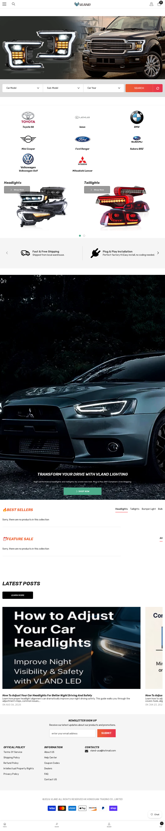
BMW (137, 127)
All (161, 538)
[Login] (151, 4)
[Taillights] (122, 206)
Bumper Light (149, 509)
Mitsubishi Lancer (82, 170)
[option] (71, 659)
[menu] (4, 4)
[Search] (13, 4)
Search (139, 88)
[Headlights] (42, 206)
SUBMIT (106, 733)
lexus (82, 127)
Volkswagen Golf (28, 170)
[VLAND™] (28, 117)
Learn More (17, 595)
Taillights (134, 509)
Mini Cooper (28, 149)
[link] (56, 825)
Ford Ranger (82, 149)
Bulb (160, 509)
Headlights (121, 509)
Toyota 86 (28, 127)
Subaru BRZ (136, 149)
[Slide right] (158, 253)
